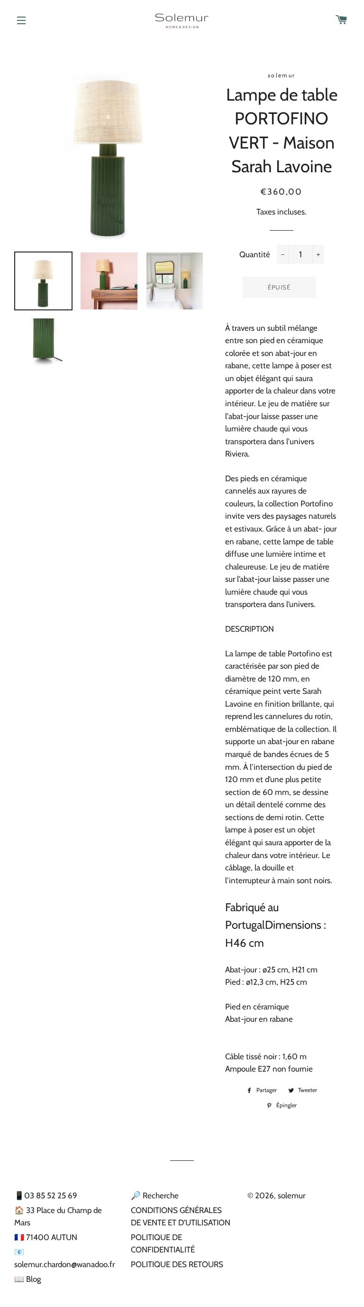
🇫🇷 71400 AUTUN (45, 1237)
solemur (291, 1195)
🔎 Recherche (155, 1195)
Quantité (254, 254)
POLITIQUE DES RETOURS (177, 1264)
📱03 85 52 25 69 (45, 1195)
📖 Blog (27, 1279)
